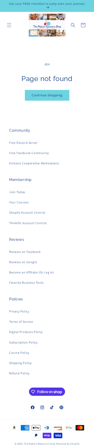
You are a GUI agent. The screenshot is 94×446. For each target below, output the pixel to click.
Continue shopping (47, 95)
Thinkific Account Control (28, 223)
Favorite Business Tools (26, 283)
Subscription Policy (23, 342)
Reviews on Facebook (25, 252)
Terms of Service (21, 322)
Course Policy (19, 353)
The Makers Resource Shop (39, 443)
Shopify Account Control (27, 212)
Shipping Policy (20, 363)
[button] (9, 25)
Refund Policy (19, 373)
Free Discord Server (23, 143)
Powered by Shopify (68, 443)
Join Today (17, 192)
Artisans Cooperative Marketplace (34, 163)
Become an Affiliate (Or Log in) (31, 272)
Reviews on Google (23, 262)
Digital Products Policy (26, 332)
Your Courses (19, 202)
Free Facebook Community (29, 153)
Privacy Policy (19, 311)
